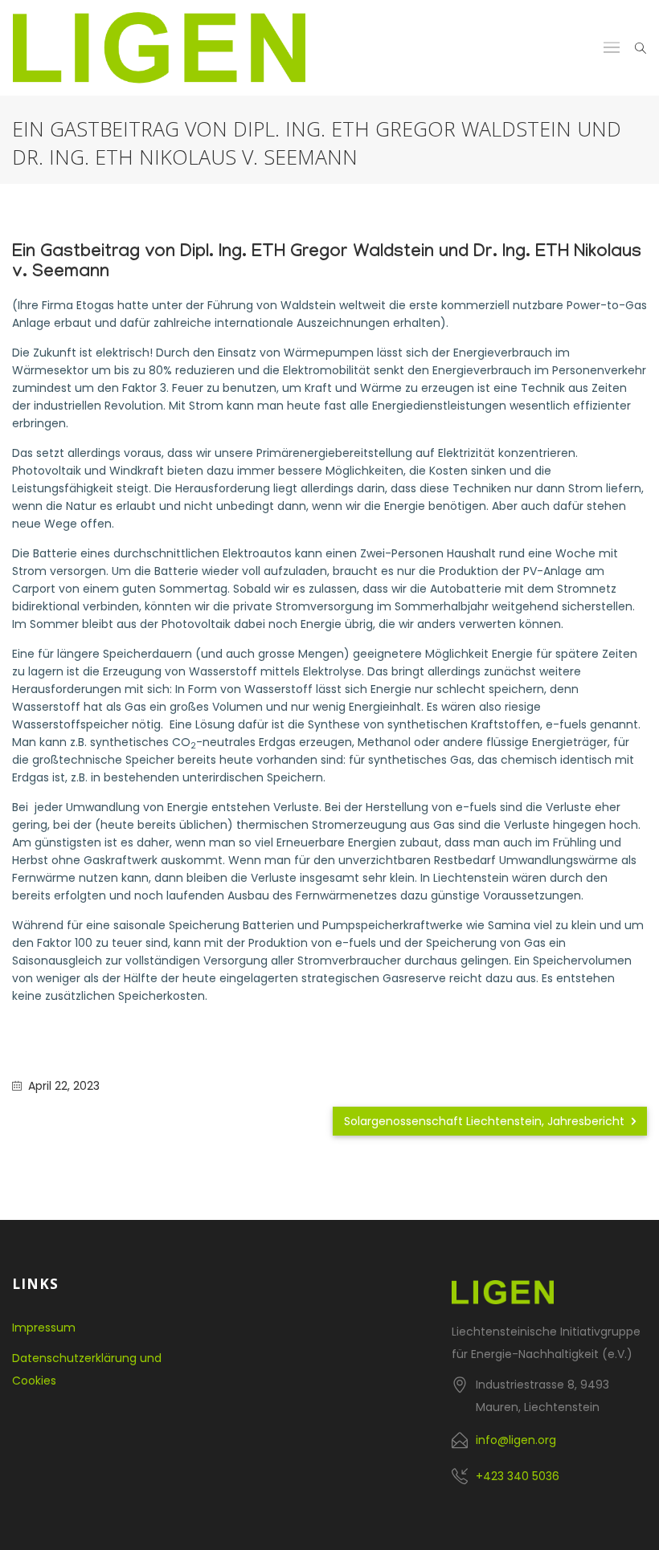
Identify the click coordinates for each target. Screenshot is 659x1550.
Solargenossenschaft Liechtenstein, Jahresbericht (486, 1121)
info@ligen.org (516, 1440)
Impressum (44, 1328)
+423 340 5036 (517, 1476)
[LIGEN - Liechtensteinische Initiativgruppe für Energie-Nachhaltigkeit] (159, 48)
